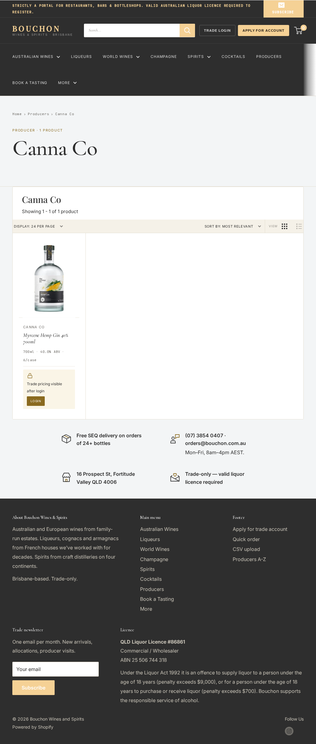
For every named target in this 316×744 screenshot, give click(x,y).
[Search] (187, 30)
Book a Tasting (29, 82)
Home (17, 114)
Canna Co (34, 327)
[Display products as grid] (284, 226)
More (64, 82)
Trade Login (217, 30)
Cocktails (233, 56)
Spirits (196, 56)
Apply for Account (264, 30)
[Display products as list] (299, 226)
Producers (269, 56)
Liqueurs (81, 56)
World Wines (118, 56)
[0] (298, 30)
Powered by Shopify (32, 727)
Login (36, 401)
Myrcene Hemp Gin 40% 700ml (45, 338)
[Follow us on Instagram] (289, 730)
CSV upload (246, 549)
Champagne (164, 56)
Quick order (246, 539)
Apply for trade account (260, 529)
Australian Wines (32, 56)
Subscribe (283, 12)
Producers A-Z (249, 559)
